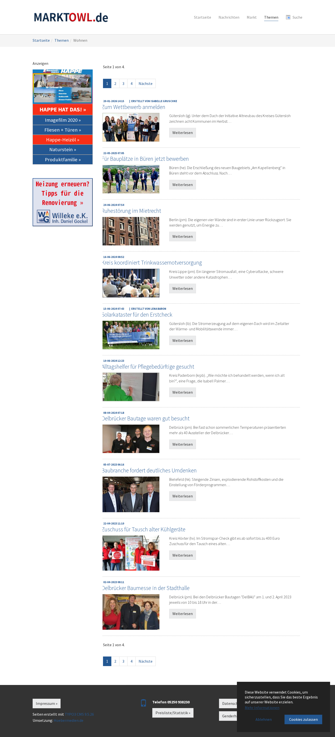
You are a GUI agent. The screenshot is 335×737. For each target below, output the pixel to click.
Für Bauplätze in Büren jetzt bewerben (145, 158)
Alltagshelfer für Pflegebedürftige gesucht (148, 366)
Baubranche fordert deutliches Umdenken (149, 470)
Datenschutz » (234, 703)
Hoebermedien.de (68, 720)
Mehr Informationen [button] (262, 707)
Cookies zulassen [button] (303, 719)
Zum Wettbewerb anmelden (133, 106)
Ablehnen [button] (264, 719)
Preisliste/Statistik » (172, 712)
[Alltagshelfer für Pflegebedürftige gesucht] (131, 387)
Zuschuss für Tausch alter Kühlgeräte (143, 529)
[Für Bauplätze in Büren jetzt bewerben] (131, 179)
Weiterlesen (182, 132)
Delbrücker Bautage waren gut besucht (146, 418)
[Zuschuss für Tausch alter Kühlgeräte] (131, 553)
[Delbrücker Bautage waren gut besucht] (131, 439)
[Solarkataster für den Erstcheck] (131, 335)
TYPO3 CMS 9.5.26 (79, 714)
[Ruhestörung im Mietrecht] (131, 231)
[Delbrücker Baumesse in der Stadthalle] (131, 612)
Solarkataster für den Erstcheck (137, 314)
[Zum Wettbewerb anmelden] (131, 127)
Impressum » (46, 703)
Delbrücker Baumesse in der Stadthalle (146, 587)
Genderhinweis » (235, 715)
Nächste (146, 83)
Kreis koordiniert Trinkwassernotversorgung (152, 262)
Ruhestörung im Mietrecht (131, 210)
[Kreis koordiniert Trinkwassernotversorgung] (131, 283)
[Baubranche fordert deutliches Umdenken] (131, 494)
